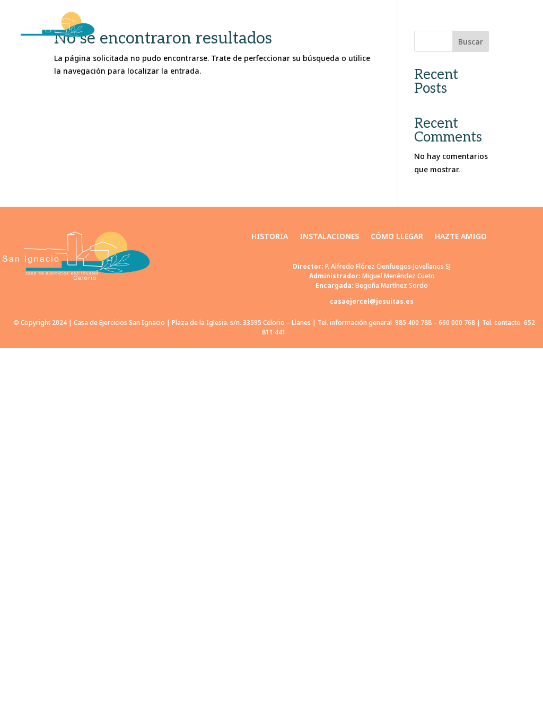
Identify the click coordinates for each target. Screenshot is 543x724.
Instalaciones (359, 26)
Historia (291, 26)
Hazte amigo (507, 26)
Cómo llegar (435, 26)
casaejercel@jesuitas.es (372, 301)
